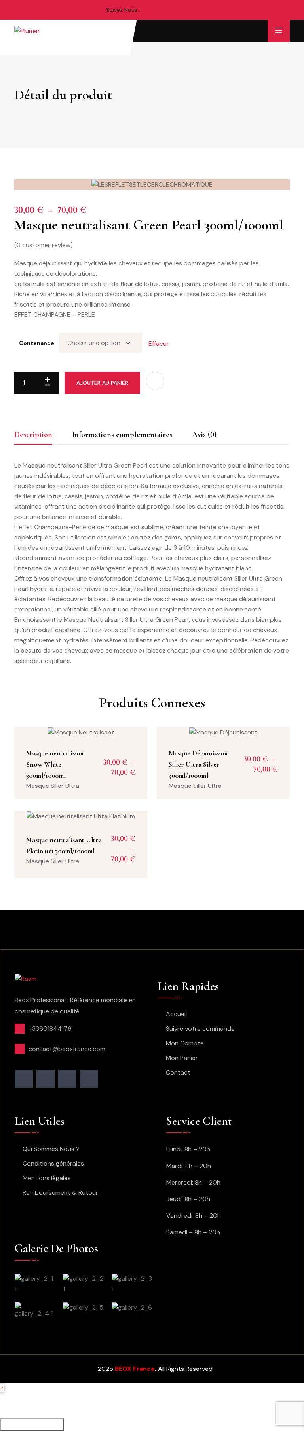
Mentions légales (47, 1178)
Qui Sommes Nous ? (51, 1149)
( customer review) (43, 245)
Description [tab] (33, 434)
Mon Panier (182, 1058)
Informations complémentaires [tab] (122, 434)
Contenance (36, 342)
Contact (178, 1072)
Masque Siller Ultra (52, 786)
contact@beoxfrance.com (66, 1049)
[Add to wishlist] (155, 381)
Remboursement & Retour (60, 1193)
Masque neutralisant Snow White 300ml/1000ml (55, 764)
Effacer (158, 343)
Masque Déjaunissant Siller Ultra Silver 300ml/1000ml (198, 764)
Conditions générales (53, 1163)
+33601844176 (50, 1028)
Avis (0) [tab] (204, 434)
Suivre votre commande (200, 1028)
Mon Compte (185, 1043)
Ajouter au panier (102, 382)
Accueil (176, 1014)
